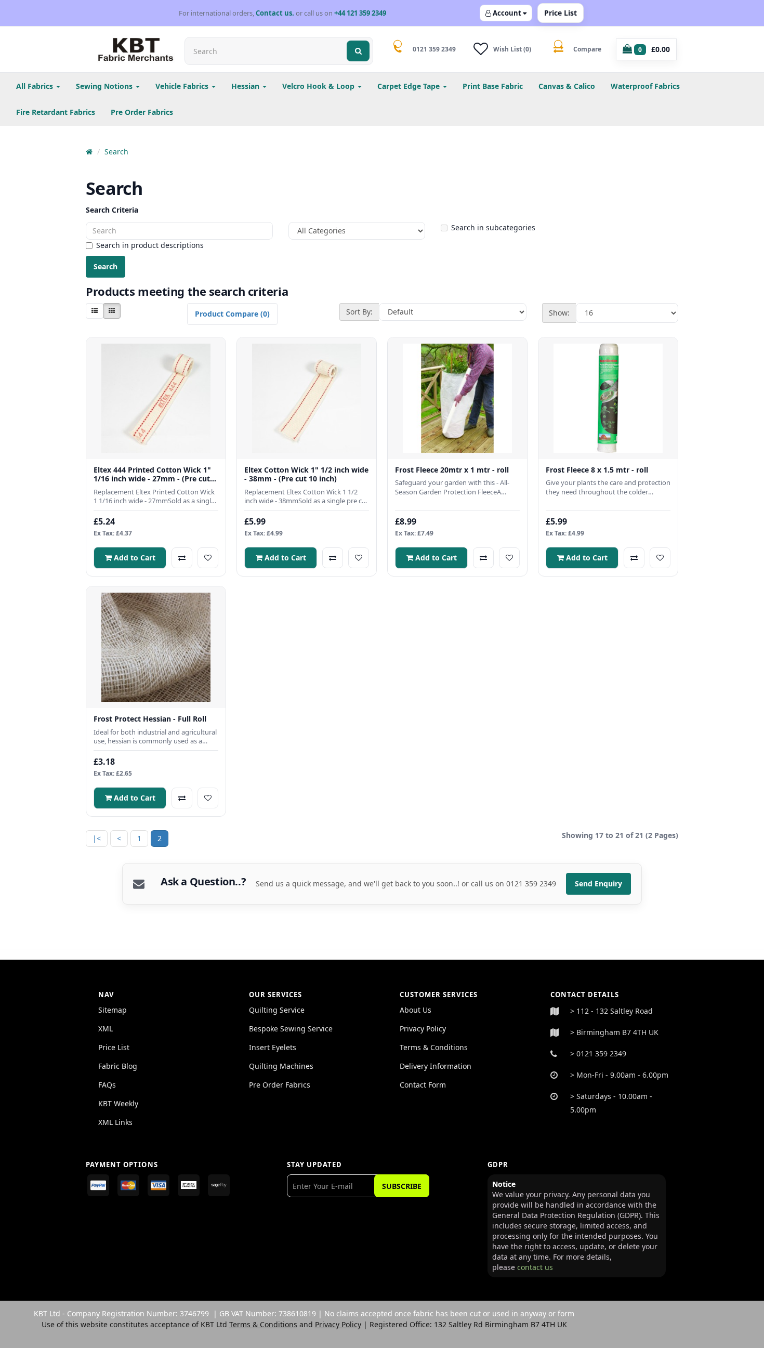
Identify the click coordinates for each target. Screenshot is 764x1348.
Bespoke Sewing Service (291, 1028)
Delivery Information (435, 1066)
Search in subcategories (493, 227)
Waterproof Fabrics (645, 86)
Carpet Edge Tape (409, 86)
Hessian (246, 86)
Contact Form (423, 1085)
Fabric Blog (117, 1066)
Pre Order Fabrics (142, 112)
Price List (560, 13)
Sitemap (112, 1010)
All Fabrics (35, 86)
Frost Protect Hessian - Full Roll (150, 719)
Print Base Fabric (493, 86)
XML (105, 1028)
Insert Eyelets (272, 1047)
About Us (415, 1010)
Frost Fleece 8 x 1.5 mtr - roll (597, 470)
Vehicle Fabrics (182, 86)
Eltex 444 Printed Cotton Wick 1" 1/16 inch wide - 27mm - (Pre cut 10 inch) (152, 474)
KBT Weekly (118, 1103)
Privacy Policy (423, 1028)
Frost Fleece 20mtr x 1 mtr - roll (452, 470)
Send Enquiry (598, 883)
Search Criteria (112, 210)
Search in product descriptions (150, 245)
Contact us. (275, 13)
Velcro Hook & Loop (319, 86)
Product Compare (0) (232, 314)
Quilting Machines (281, 1066)
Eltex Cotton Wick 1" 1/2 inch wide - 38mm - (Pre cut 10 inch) (306, 474)
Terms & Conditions (434, 1047)
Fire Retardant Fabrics (55, 112)
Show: (559, 313)
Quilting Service (277, 1010)
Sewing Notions (105, 86)
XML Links (115, 1122)
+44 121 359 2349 (360, 13)
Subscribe (401, 1186)
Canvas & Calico (566, 86)
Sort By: (359, 312)
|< (97, 838)
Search (116, 151)
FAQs (107, 1085)
